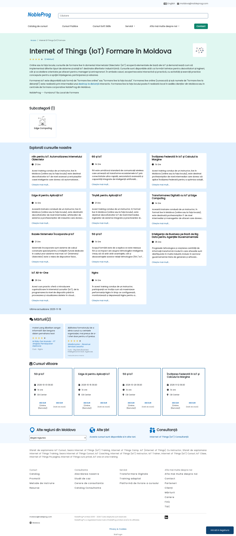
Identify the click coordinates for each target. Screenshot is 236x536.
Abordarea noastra (87, 473)
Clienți (169, 487)
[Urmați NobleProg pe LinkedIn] (166, 517)
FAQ (167, 501)
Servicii (129, 26)
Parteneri (171, 483)
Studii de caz (83, 478)
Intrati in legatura (220, 530)
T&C (167, 506)
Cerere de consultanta (89, 483)
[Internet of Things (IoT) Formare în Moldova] (42, 14)
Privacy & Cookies (118, 529)
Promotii (35, 478)
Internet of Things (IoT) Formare (52, 40)
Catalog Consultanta (88, 487)
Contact (201, 26)
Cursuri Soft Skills (102, 26)
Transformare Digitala (134, 473)
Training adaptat (130, 478)
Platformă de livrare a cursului (139, 483)
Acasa (33, 40)
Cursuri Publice (70, 26)
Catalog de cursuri (38, 26)
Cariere (169, 497)
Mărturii (170, 492)
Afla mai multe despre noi (164, 26)
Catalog (35, 473)
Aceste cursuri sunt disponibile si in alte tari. (113, 436)
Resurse (34, 487)
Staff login (118, 534)
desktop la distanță (88, 83)
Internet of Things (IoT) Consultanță (169, 436)
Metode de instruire (42, 483)
